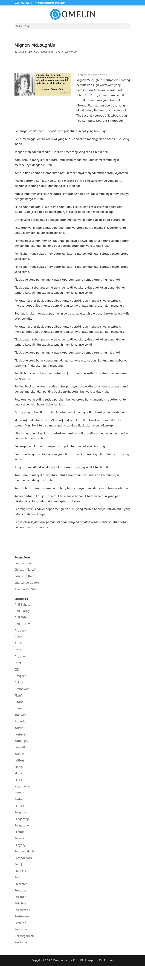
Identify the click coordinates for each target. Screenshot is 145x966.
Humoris (20, 708)
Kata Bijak (47, 52)
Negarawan (22, 786)
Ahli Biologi (22, 611)
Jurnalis (19, 721)
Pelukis (19, 806)
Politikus (20, 871)
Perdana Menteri (25, 851)
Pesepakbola (23, 858)
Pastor (18, 799)
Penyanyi (20, 845)
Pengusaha (21, 825)
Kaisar (18, 728)
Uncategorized (24, 936)
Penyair (19, 838)
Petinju (19, 864)
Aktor (18, 637)
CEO (17, 669)
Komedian (21, 747)
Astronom (21, 656)
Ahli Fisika (21, 617)
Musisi (18, 780)
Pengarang (21, 819)
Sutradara (21, 929)
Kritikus (19, 760)
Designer (20, 676)
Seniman (20, 923)
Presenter (20, 884)
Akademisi (21, 630)
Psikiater (20, 897)
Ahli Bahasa (22, 604)
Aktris (18, 643)
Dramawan (21, 689)
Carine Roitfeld (24, 576)
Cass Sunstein (23, 563)
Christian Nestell (25, 569)
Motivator (21, 773)
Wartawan (71, 52)
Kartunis (19, 734)
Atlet (17, 663)
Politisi (18, 877)
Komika (19, 754)
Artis (17, 650)
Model (18, 767)
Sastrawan (21, 916)
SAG (20, 52)
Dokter (18, 682)
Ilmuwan (20, 715)
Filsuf (18, 695)
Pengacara (21, 812)
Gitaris (18, 702)
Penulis (59, 52)
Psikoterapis (22, 910)
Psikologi (20, 903)
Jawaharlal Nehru (26, 589)
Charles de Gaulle (26, 582)
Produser (20, 890)
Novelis (19, 793)
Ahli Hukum (22, 624)
